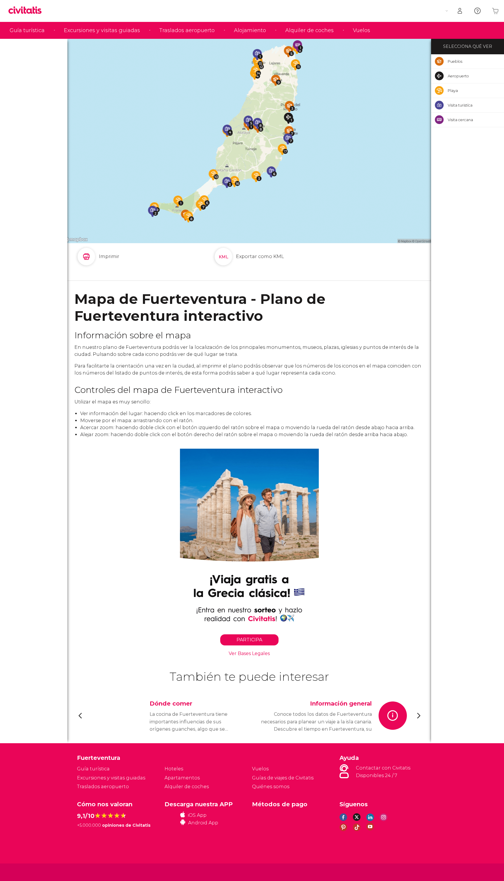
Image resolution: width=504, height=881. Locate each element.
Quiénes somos (270, 786)
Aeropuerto (458, 76)
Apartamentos (182, 778)
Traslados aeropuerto (187, 30)
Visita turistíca (460, 105)
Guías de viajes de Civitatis (283, 778)
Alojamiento (250, 30)
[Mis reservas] (460, 11)
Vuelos (361, 30)
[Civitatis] (91, 872)
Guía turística (27, 30)
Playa (453, 90)
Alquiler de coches (309, 30)
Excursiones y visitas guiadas (102, 30)
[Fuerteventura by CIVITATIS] (27, 10)
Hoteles (173, 769)
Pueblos (455, 61)
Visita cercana (460, 119)
